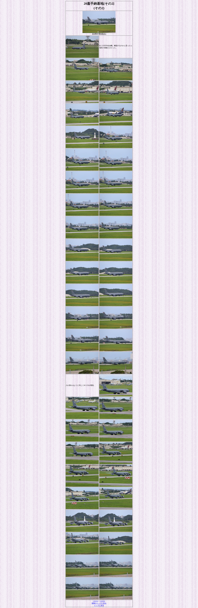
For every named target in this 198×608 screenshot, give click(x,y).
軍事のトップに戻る (99, 603)
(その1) (95, 601)
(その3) (102, 601)
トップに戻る (99, 605)
